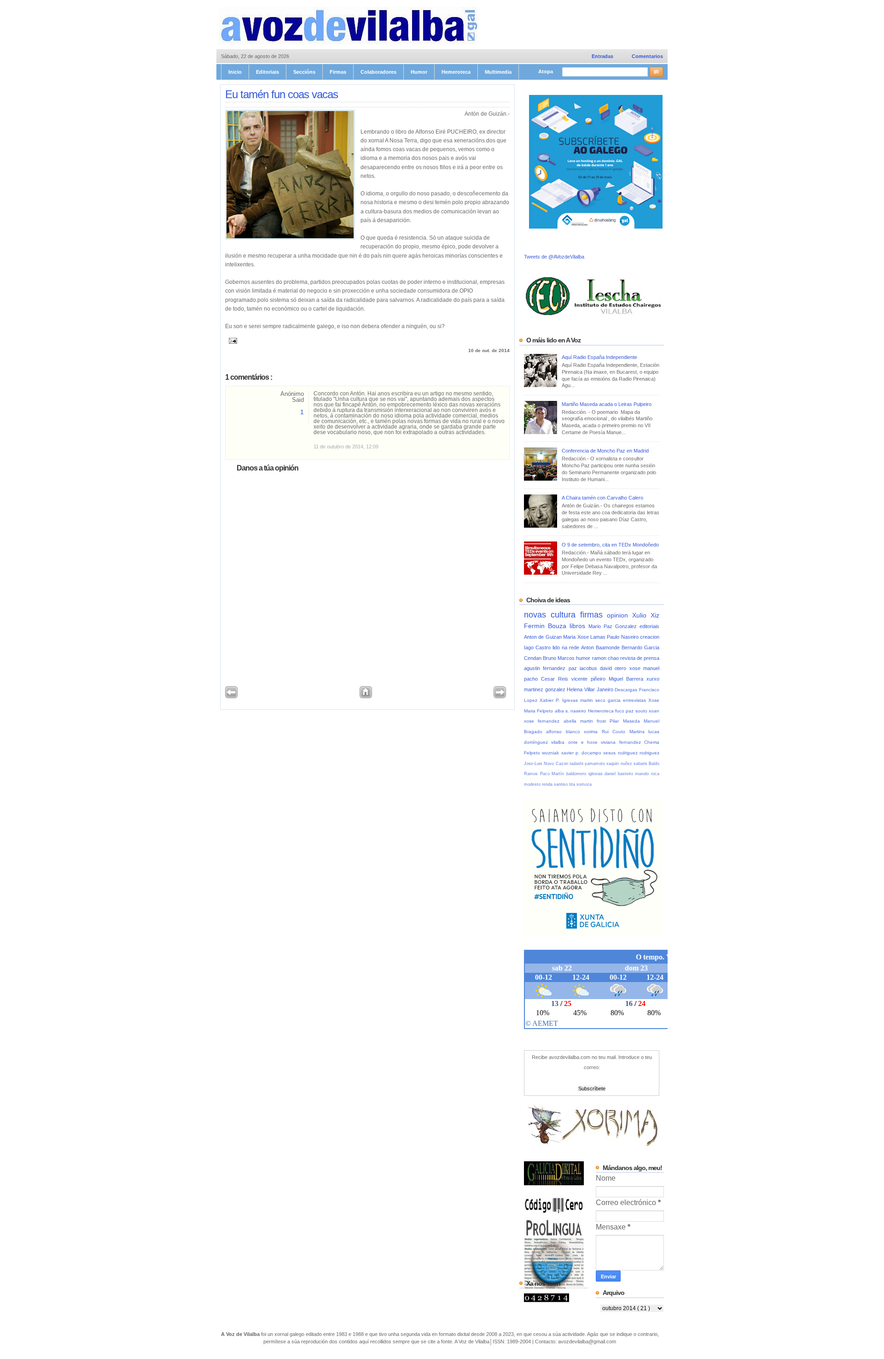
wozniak (551, 752)
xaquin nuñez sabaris (627, 763)
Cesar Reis (556, 679)
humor (584, 658)
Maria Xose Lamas (585, 637)
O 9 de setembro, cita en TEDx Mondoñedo (610, 544)
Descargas (627, 689)
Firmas (338, 72)
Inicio (235, 72)
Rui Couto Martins (625, 731)
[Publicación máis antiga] (500, 696)
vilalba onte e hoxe (576, 742)
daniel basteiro (620, 773)
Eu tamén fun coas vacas (281, 94)
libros (579, 626)
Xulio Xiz (645, 615)
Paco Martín (553, 773)
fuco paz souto (632, 710)
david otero (614, 668)
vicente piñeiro (590, 679)
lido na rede (566, 647)
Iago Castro (538, 647)
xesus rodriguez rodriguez (631, 752)
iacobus (590, 668)
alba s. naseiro (571, 710)
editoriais (649, 626)
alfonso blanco (565, 731)
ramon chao (606, 658)
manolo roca (647, 773)
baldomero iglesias (585, 773)
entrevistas (635, 700)
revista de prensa (639, 658)
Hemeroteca (456, 72)
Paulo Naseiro (623, 637)
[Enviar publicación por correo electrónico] (231, 340)
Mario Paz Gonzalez (614, 626)
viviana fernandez (622, 742)
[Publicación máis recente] (231, 696)
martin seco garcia (601, 700)
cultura (565, 614)
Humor (419, 72)
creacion (649, 637)
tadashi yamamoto (588, 763)
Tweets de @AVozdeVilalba (554, 256)
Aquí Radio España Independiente (599, 357)
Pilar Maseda (627, 721)
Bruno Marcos (559, 658)
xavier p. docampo (582, 752)
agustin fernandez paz (552, 668)
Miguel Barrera (627, 679)
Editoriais (267, 72)
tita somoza (580, 784)
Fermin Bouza (547, 626)
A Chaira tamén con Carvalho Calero (602, 497)
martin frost (595, 721)
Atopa (546, 71)
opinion (619, 615)
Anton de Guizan (543, 637)
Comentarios (647, 56)
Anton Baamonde (601, 647)
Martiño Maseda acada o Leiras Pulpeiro (606, 404)
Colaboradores (378, 72)
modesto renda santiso (546, 784)
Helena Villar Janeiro (591, 689)
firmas (593, 614)
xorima (592, 731)
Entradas (602, 56)
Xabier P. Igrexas (560, 700)
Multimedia (498, 72)
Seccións (304, 72)
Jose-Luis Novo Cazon (547, 763)
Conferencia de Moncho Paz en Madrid (605, 450)
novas (537, 614)
